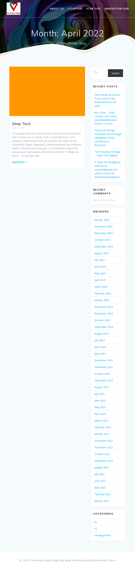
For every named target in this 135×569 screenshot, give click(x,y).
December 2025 (103, 226)
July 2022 (99, 474)
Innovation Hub (117, 8)
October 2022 (102, 454)
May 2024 (100, 353)
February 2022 (102, 494)
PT (96, 528)
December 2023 (103, 360)
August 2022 (101, 467)
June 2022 (100, 481)
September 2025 (103, 246)
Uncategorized (102, 535)
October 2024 (102, 320)
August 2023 (101, 387)
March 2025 (101, 286)
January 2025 (101, 300)
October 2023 (102, 373)
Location (75, 8)
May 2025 (100, 273)
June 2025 (100, 266)
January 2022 (101, 501)
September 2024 (103, 327)
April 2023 (100, 414)
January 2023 (101, 434)
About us (57, 8)
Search (115, 73)
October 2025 (102, 240)
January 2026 (101, 219)
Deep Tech (21, 123)
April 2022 (100, 487)
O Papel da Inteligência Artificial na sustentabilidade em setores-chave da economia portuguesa (107, 169)
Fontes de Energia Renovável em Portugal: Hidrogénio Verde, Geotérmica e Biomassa (107, 138)
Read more (18, 161)
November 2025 (103, 233)
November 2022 (103, 447)
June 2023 (100, 400)
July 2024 (99, 340)
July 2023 (99, 393)
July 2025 (99, 260)
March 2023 (101, 420)
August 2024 (101, 333)
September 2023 (103, 380)
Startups (93, 8)
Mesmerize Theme (104, 560)
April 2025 (100, 280)
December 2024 (103, 306)
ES (95, 522)
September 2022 (103, 460)
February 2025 (102, 293)
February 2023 (102, 427)
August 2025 (101, 253)
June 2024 (100, 347)
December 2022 (103, 440)
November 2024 (103, 313)
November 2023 (103, 367)
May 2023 (100, 407)
